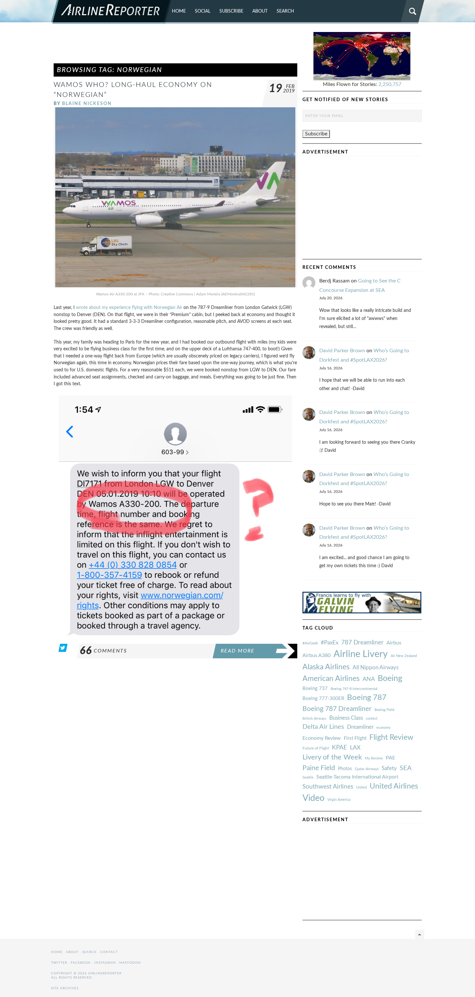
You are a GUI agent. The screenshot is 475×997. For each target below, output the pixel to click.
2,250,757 (389, 84)
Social (202, 11)
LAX (355, 748)
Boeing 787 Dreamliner (337, 708)
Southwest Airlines (327, 786)
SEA (406, 768)
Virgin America (338, 799)
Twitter (59, 962)
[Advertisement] (175, 46)
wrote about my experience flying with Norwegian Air (128, 307)
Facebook (81, 962)
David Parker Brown (342, 350)
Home (179, 11)
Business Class (346, 718)
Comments (103, 651)
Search (285, 11)
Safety (389, 768)
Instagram (105, 962)
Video (313, 798)
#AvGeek (310, 643)
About (260, 11)
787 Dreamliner (362, 643)
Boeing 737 (315, 688)
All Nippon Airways (375, 667)
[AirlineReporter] (111, 12)
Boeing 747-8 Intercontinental (354, 689)
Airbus (393, 642)
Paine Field (318, 768)
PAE (390, 757)
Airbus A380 (316, 655)
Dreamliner (360, 727)
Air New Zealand (404, 656)
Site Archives (65, 988)
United (361, 787)
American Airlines (331, 678)
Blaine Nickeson (87, 103)
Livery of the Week (332, 757)
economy (383, 727)
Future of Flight (315, 748)
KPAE (339, 747)
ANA (369, 679)
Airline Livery (360, 654)
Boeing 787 (366, 698)
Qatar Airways (367, 769)
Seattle (307, 777)
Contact (109, 952)
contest (371, 718)
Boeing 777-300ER (323, 698)
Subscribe (231, 11)
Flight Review (391, 737)
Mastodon (130, 962)
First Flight (355, 738)
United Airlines (394, 786)
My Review (374, 758)
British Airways (314, 718)
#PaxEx (329, 642)
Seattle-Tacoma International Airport (357, 777)
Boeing (390, 678)
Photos (345, 768)
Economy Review (321, 738)
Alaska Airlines (326, 667)
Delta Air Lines (323, 727)
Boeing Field (384, 710)
